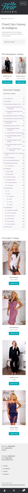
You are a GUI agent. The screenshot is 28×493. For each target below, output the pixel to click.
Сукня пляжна (10, 218)
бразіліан (11, 196)
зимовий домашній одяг (11, 163)
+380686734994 (8, 458)
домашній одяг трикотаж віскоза (15, 133)
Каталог (6, 465)
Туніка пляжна (10, 221)
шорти (10, 204)
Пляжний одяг (8, 207)
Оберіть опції (7, 82)
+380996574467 (11, 456)
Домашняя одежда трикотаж (12, 125)
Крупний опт (7, 468)
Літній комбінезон (12, 182)
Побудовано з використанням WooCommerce (13, 484)
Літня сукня (10, 185)
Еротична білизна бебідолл (12, 160)
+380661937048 (8, 448)
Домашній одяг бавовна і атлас (13, 104)
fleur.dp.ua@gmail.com (7, 459)
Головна (5, 18)
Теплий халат (10, 166)
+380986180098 (11, 446)
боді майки (8, 101)
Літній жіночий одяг (10, 177)
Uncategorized (9, 98)
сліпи (10, 199)
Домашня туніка (11, 179)
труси (8, 193)
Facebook (4, 450)
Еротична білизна (9, 157)
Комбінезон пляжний (12, 210)
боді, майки (10, 171)
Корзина (21, 489)
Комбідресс (8, 168)
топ (8, 190)
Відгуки (5, 471)
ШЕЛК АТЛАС (8, 227)
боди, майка (10, 174)
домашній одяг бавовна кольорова (14, 115)
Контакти (6, 474)
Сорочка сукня (10, 215)
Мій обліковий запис (4, 490)
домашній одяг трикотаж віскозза (14, 118)
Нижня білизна (9, 188)
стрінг (10, 202)
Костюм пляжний (11, 213)
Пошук (14, 490)
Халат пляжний (11, 224)
